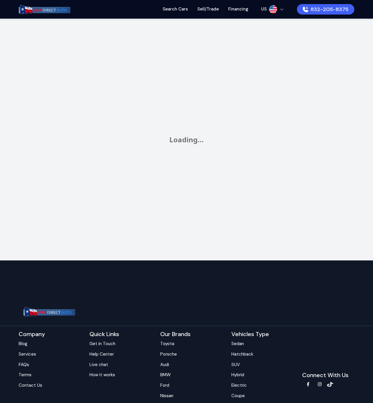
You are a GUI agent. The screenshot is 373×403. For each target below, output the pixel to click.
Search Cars (175, 9)
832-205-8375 (330, 9)
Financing (238, 9)
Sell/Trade (208, 9)
